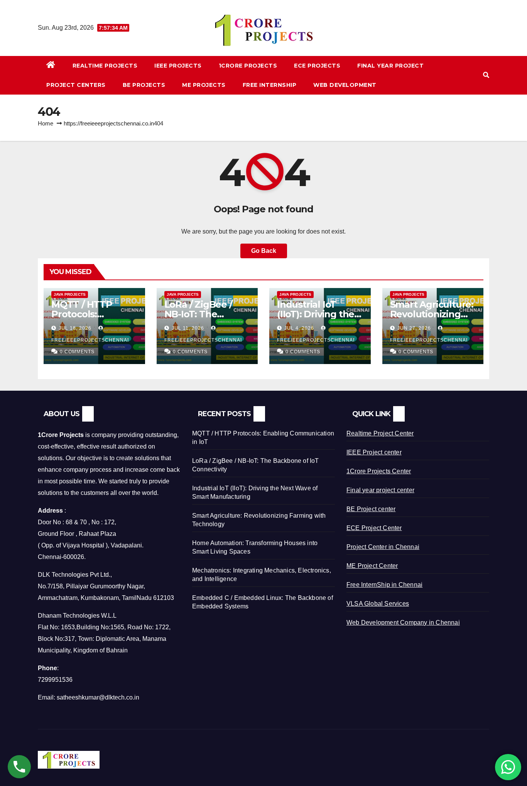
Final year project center (380, 490)
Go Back (263, 250)
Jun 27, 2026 (414, 328)
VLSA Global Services (377, 603)
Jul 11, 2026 (188, 328)
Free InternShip (270, 84)
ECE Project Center (374, 528)
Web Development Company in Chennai (403, 622)
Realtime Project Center (380, 433)
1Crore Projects (248, 65)
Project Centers (76, 84)
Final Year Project (390, 65)
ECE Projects (317, 65)
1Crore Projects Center (378, 471)
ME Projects (204, 84)
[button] (486, 75)
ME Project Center (372, 565)
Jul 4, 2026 (299, 328)
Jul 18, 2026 (75, 328)
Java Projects (70, 294)
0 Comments (77, 351)
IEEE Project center (374, 452)
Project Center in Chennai (382, 547)
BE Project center (370, 509)
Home (45, 123)
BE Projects (144, 84)
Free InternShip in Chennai (384, 584)
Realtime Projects (105, 65)
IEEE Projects (178, 65)
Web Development (345, 84)
